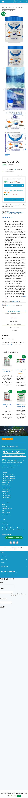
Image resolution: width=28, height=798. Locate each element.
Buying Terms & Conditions (8, 525)
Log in (3, 204)
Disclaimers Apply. (14, 549)
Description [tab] (14, 321)
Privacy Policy (5, 524)
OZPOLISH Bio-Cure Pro (7, 480)
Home (3, 7)
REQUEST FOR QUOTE (14, 311)
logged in (10, 344)
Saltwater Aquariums (18, 213)
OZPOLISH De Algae (6, 489)
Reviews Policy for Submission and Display (11, 527)
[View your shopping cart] (20, 1)
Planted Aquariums (20, 212)
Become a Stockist (6, 512)
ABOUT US (3, 556)
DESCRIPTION (15, 301)
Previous (7, 154)
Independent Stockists (7, 508)
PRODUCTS (4, 559)
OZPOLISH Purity (6, 493)
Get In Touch (5, 514)
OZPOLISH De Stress (6, 487)
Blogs (3, 510)
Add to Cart (14, 185)
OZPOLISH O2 (5, 484)
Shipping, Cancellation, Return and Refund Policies (13, 529)
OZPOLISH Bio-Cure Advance (8, 478)
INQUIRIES (9, 305)
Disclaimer (4, 522)
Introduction (4, 506)
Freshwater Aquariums (11, 212)
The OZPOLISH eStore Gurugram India (14, 190)
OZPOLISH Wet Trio (6, 497)
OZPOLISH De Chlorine (7, 486)
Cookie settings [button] (13, 795)
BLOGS (3, 562)
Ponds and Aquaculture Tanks (8, 213)
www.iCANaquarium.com (15, 547)
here (24, 296)
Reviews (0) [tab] (14, 318)
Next (6, 155)
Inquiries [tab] (14, 330)
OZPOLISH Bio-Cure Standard (8, 476)
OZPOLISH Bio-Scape (7, 491)
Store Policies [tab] (14, 327)
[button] (17, 1)
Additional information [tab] (14, 324)
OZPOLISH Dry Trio (6, 495)
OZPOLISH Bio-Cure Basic (8, 474)
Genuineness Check (6, 516)
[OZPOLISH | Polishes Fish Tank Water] (2, 1)
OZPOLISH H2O (5, 482)
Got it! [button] (19, 795)
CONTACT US (4, 566)
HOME (2, 552)
